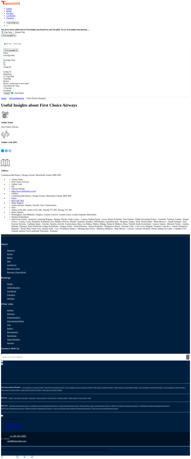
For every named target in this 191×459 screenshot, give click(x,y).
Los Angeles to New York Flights (151, 387)
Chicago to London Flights (52, 390)
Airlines (10, 310)
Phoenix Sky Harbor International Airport (95, 406)
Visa (9, 325)
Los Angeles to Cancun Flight (33, 387)
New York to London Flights (103, 387)
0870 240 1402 (17, 200)
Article (10, 254)
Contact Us (11, 265)
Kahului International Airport (19, 406)
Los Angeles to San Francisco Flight (78, 387)
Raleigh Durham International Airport (38, 408)
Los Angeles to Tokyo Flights (174, 387)
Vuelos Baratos (13, 339)
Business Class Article (16, 272)
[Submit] (187, 357)
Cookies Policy (13, 428)
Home (4, 98)
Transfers (11, 295)
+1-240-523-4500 (18, 436)
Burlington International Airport (12, 408)
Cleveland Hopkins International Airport (154, 406)
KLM (89, 398)
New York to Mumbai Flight (54, 387)
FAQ (9, 261)
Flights (10, 284)
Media (9, 258)
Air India (17, 398)
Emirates (25, 398)
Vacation (11, 299)
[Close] (88, 30)
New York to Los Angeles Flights (126, 387)
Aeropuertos (12, 332)
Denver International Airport (69, 406)
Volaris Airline (63, 398)
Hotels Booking (13, 288)
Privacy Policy (13, 423)
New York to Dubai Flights (10, 390)
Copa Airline (52, 398)
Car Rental (11, 291)
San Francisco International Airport (105, 408)
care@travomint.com (16, 441)
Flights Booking (13, 318)
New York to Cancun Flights (31, 390)
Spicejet (32, 398)
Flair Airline (83, 398)
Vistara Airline (41, 398)
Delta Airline (73, 398)
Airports (10, 343)
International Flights (15, 321)
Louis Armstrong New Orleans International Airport (72, 408)
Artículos (11, 314)
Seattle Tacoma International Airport (44, 406)
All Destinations (16, 98)
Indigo (11, 398)
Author (10, 328)
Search (7, 93)
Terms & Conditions (15, 426)
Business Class (13, 269)
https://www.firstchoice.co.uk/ (23, 191)
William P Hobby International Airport (125, 406)
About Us (11, 250)
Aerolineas (12, 336)
